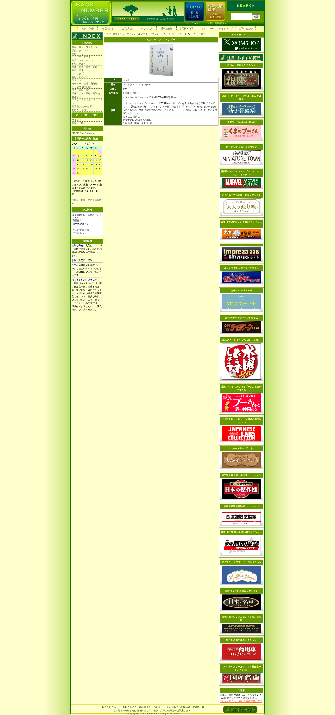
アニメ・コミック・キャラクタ (87, 102)
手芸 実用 (78, 70)
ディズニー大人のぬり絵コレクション (241, 195)
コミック (194, 23)
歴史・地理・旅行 (81, 90)
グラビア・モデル (81, 57)
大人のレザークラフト (241, 448)
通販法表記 (166, 28)
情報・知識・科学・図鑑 (85, 67)
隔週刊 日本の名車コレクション (241, 590)
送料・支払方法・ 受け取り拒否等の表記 (241, 701)
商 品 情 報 (107, 28)
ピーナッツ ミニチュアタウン (241, 147)
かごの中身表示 (81, 229)
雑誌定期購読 (217, 23)
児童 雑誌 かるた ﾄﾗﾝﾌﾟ (84, 106)
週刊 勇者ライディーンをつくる (241, 318)
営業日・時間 (186, 28)
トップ (107, 33)
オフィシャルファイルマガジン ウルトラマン (151, 33)
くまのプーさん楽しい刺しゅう (241, 122)
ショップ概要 (87, 28)
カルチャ (76, 96)
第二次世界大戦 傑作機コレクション (241, 475)
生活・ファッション (82, 60)
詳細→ (96, 138)
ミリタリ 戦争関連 (81, 86)
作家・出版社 (79, 123)
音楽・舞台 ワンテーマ (85, 47)
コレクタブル (79, 73)
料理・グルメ (79, 63)
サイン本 (76, 120)
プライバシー (206, 28)
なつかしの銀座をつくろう (241, 65)
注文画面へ (78, 233)
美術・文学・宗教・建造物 (86, 93)
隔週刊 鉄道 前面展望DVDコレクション (241, 532)
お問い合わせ (246, 28)
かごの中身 (147, 28)
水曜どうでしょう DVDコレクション (241, 339)
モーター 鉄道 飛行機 (85, 83)
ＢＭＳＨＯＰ (130, 707)
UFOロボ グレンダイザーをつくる (241, 268)
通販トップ (119, 33)
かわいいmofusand (241, 290)
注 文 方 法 (127, 28)
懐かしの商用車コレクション (241, 640)
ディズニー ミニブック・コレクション (241, 562)
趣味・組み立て (80, 77)
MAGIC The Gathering (83, 133)
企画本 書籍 (79, 109)
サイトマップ (226, 28)
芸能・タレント (80, 50)
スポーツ (76, 80)
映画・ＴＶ (78, 53)
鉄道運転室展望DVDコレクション (241, 506)
